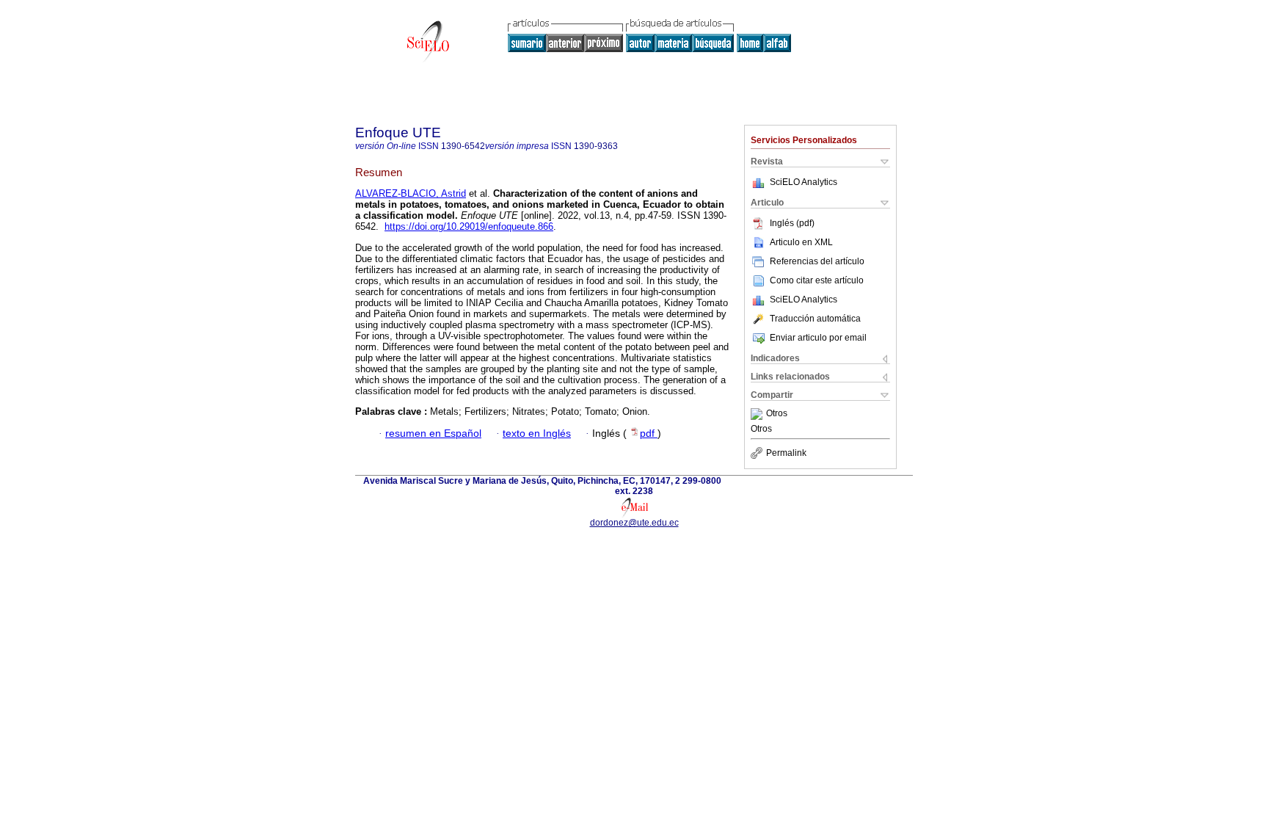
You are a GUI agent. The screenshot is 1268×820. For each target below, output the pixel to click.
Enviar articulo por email (818, 338)
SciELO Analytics (803, 182)
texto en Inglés (537, 433)
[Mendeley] (758, 414)
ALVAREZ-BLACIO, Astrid (410, 193)
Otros (776, 414)
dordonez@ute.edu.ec (634, 523)
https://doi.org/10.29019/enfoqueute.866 (469, 226)
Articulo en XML (801, 242)
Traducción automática (815, 318)
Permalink (786, 453)
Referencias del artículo (817, 261)
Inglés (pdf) (792, 223)
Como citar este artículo (817, 280)
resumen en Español (433, 433)
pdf (648, 433)
